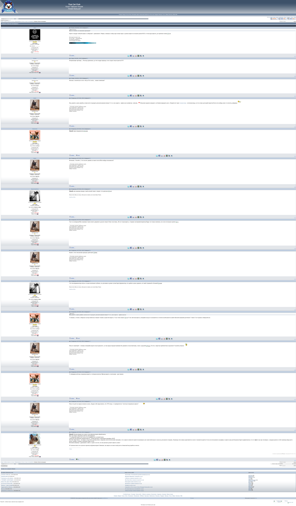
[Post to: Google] (133, 55)
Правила (288, 17)
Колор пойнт (138, 494)
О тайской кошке (126, 494)
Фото (126, 495)
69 (90, 250)
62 (87, 58)
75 (90, 432)
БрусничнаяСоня (34, 189)
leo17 (10, 20)
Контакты (178, 495)
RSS (295, 17)
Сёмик (70, 449)
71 (90, 311)
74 (90, 401)
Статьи (123, 495)
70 (90, 281)
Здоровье (148, 474)
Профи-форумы (18, 21)
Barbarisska (34, 128)
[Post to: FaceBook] (131, 55)
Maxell (35, 98)
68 (90, 219)
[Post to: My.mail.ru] (138, 55)
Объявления (136, 495)
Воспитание (153, 494)
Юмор (173, 495)
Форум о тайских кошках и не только (7, 21)
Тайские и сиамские (146, 494)
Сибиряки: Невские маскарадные (40, 21)
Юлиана (35, 432)
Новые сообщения (279, 17)
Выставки (147, 495)
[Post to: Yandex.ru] (136, 55)
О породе (141, 488)
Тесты (170, 495)
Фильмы (166, 495)
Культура (140, 476)
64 (90, 98)
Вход (274, 17)
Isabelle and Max (72, 197)
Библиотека (152, 495)
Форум (119, 495)
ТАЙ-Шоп (142, 495)
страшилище (183, 103)
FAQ (285, 17)
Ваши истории (170, 494)
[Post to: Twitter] (128, 55)
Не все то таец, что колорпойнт (27, 21)
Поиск (292, 17)
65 (90, 128)
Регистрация (270, 17)
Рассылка (157, 495)
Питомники (130, 495)
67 (90, 189)
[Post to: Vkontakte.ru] (143, 55)
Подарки (162, 495)
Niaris (35, 27)
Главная (115, 495)
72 (90, 341)
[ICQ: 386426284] (78, 459)
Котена (34, 58)
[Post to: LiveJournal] (141, 55)
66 (90, 158)
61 (88, 27)
